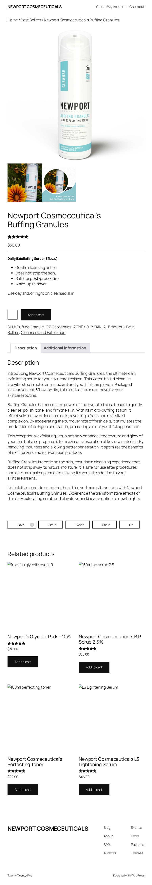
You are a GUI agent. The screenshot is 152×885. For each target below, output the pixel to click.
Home (13, 20)
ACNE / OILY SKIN (87, 327)
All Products (113, 327)
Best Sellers (31, 20)
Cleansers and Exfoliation (43, 332)
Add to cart (36, 315)
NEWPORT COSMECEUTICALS (35, 6)
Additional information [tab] (65, 348)
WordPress (137, 875)
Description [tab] (26, 348)
